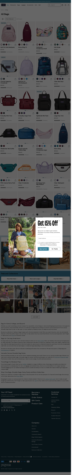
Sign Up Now (43, 249)
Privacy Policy (43, 244)
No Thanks (55, 249)
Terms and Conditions (52, 244)
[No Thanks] (59, 221)
